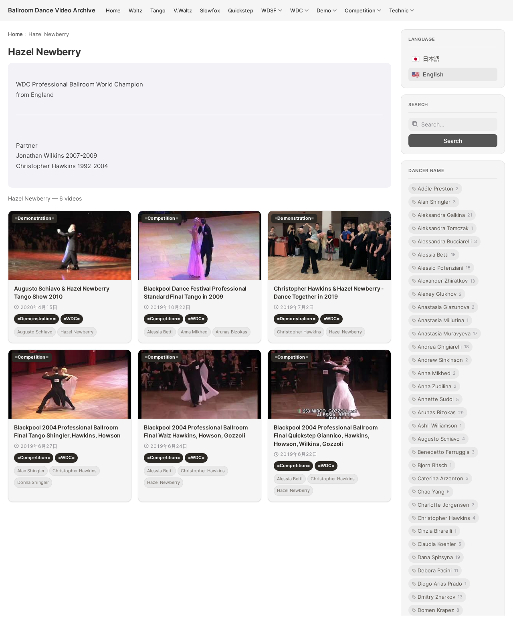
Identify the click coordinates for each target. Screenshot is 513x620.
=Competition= (163, 318)
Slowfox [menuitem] (210, 10)
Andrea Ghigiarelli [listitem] (443, 346)
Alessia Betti (160, 331)
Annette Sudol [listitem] (438, 399)
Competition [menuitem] (360, 10)
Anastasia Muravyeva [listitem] (447, 333)
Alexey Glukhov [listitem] (440, 294)
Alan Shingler (30, 470)
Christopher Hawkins (299, 331)
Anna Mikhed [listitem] (437, 373)
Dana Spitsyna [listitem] (439, 557)
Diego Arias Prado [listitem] (442, 583)
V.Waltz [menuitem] (183, 10)
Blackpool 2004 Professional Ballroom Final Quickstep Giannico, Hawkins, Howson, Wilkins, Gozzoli (326, 435)
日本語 (426, 59)
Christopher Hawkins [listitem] (446, 518)
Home (15, 34)
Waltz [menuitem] (135, 10)
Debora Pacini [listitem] (438, 570)
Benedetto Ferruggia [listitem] (446, 452)
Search (453, 140)
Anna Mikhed (194, 331)
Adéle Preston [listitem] (438, 189)
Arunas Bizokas (231, 331)
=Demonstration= (36, 318)
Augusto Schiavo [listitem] (441, 438)
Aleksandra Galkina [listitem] (445, 215)
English (428, 74)
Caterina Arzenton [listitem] (443, 478)
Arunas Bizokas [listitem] (441, 412)
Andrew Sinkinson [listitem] (443, 360)
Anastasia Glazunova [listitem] (446, 307)
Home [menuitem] (113, 10)
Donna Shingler (33, 482)
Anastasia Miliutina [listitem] (443, 320)
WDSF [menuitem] (269, 10)
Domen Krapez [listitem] (438, 610)
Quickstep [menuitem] (240, 10)
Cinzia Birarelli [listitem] (437, 531)
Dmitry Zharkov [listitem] (440, 597)
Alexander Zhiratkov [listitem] (446, 281)
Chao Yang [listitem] (434, 491)
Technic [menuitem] (398, 10)
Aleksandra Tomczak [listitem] (445, 228)
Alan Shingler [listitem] (437, 202)
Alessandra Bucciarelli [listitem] (447, 241)
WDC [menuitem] (296, 10)
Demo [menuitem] (324, 10)
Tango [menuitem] (158, 10)
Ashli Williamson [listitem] (440, 426)
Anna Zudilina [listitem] (437, 386)
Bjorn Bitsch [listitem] (435, 465)
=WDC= (72, 318)
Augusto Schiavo (35, 331)
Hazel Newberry (77, 331)
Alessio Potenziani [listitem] (444, 268)
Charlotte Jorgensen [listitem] (446, 505)
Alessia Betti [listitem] (437, 254)
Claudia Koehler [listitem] (439, 544)
